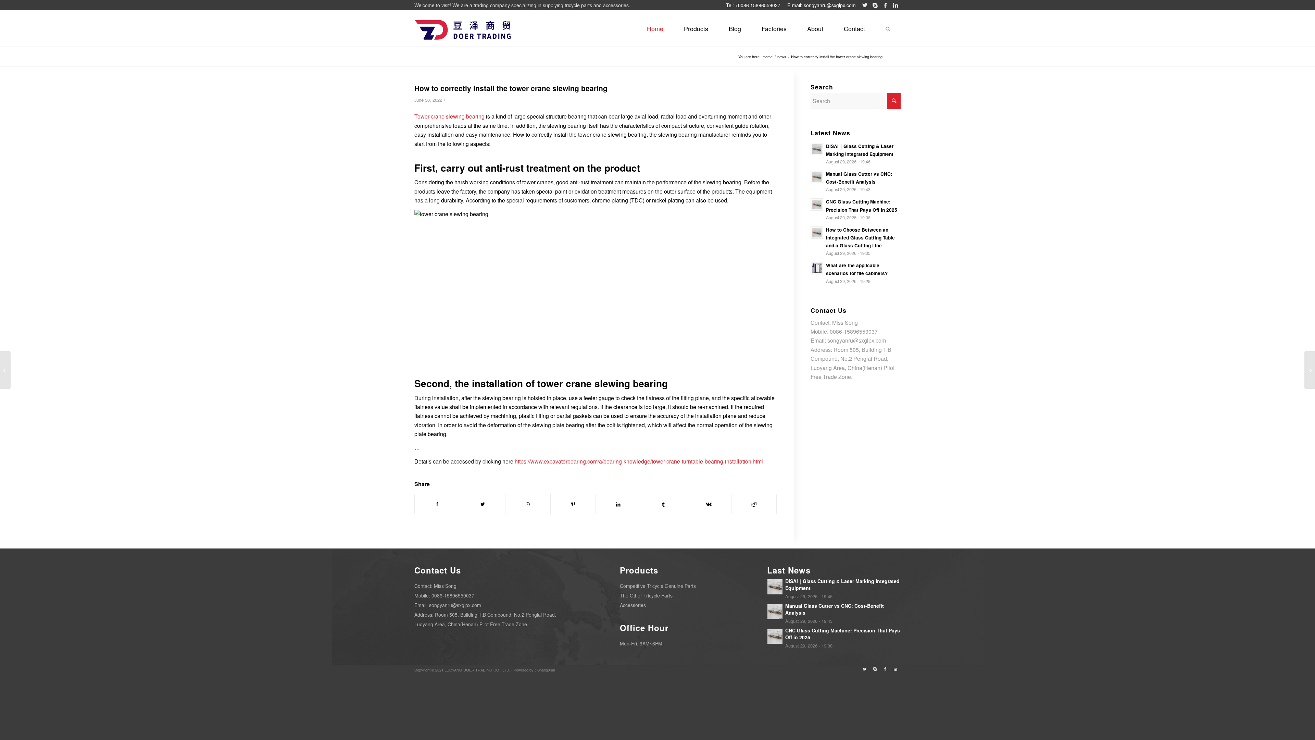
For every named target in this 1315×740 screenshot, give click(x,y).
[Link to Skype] (875, 5)
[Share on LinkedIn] (618, 504)
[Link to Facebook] (885, 5)
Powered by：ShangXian (534, 670)
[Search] (888, 28)
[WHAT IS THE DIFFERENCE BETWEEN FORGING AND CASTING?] (1309, 370)
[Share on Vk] (708, 504)
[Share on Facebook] (437, 504)
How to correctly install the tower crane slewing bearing (511, 88)
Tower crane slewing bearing (449, 116)
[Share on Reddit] (753, 504)
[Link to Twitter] (865, 5)
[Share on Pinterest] (573, 504)
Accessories (633, 605)
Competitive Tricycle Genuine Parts (658, 585)
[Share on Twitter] (482, 504)
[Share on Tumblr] (663, 504)
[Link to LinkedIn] (895, 5)
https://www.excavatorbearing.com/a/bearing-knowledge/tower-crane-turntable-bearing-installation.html (639, 461)
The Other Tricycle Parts (646, 595)
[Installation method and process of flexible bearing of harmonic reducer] (5, 370)
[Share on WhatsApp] (527, 504)
